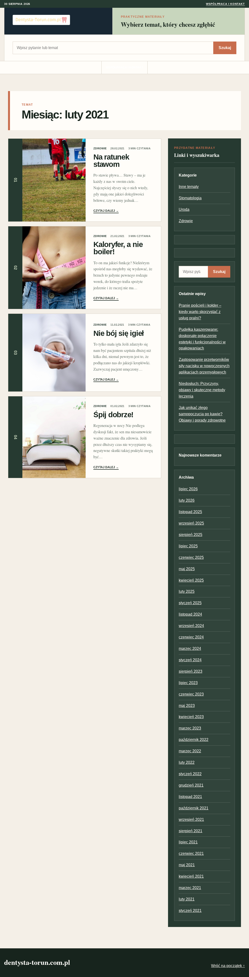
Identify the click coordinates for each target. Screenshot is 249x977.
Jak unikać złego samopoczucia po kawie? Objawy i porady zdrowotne (202, 414)
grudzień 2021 (191, 785)
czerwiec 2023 (191, 694)
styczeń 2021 (190, 911)
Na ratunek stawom (111, 161)
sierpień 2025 (190, 535)
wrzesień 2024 (191, 626)
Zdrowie (100, 148)
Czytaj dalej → (106, 210)
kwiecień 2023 (191, 717)
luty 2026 (187, 500)
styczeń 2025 (190, 603)
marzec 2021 (190, 888)
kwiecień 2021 (191, 876)
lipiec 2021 (188, 842)
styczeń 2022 (190, 774)
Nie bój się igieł (118, 333)
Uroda (184, 209)
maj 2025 (187, 569)
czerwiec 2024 (191, 637)
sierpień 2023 (190, 671)
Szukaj (225, 48)
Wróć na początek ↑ (228, 966)
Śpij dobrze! (113, 414)
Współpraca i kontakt (225, 3)
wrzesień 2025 (191, 523)
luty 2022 (187, 762)
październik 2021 (193, 808)
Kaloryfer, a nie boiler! (117, 248)
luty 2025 (187, 591)
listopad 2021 (190, 797)
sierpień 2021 (190, 831)
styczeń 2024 (190, 660)
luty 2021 (187, 899)
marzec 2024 (190, 648)
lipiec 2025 (188, 546)
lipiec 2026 (188, 489)
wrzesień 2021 (191, 819)
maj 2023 (187, 706)
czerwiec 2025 (191, 557)
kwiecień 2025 (191, 580)
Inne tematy (189, 187)
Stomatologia (190, 198)
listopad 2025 (190, 512)
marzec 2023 (190, 728)
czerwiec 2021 (191, 853)
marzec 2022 (190, 751)
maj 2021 (187, 865)
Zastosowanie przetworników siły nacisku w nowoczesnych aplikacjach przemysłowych (204, 365)
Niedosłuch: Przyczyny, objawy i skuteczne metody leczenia (202, 390)
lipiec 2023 (188, 683)
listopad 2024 (190, 614)
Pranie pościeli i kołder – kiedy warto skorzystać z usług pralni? (200, 311)
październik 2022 (193, 740)
